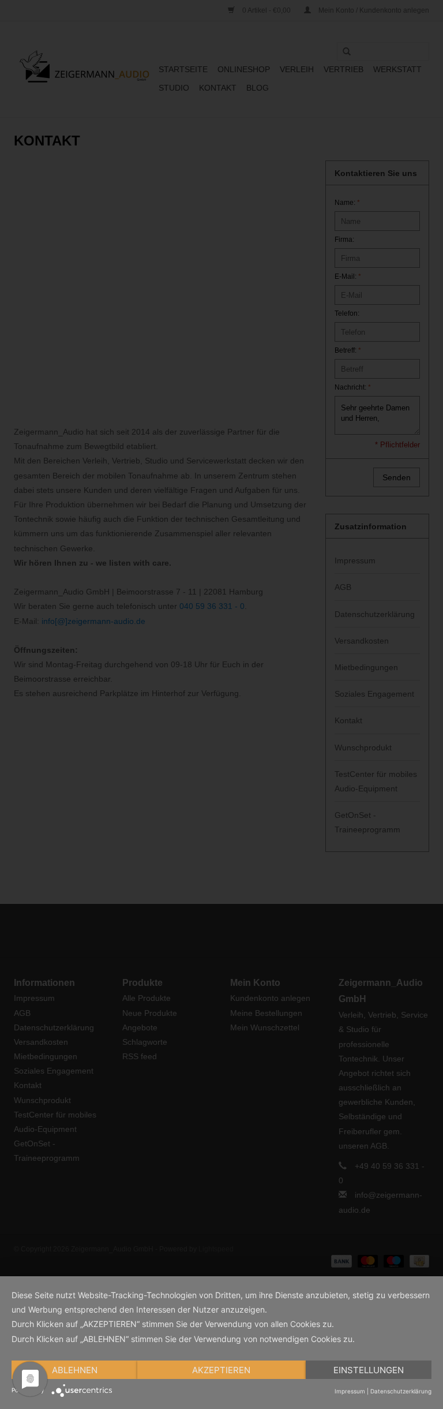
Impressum (350, 1391)
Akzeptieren (221, 1370)
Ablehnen (74, 1370)
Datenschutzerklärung (400, 1391)
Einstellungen (368, 1370)
